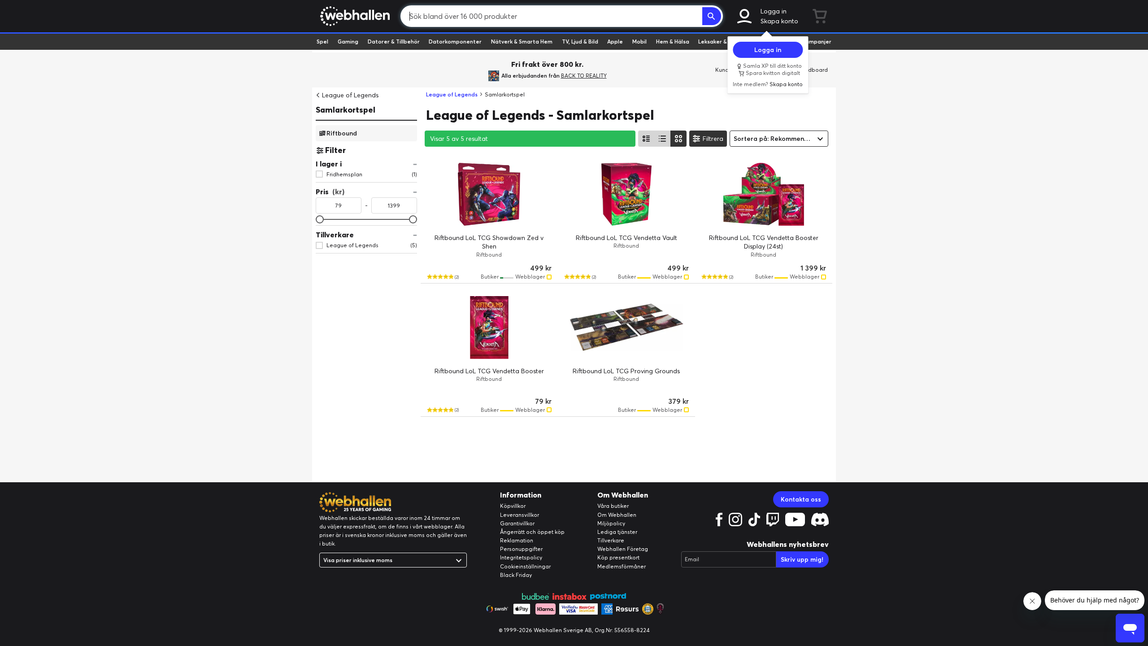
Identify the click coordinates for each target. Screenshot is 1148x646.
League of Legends (350, 95)
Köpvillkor (513, 505)
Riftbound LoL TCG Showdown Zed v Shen (489, 242)
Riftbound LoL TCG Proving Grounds (626, 371)
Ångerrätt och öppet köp (532, 531)
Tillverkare (610, 540)
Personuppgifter (521, 549)
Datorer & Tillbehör (394, 41)
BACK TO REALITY (584, 75)
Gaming (348, 41)
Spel (322, 41)
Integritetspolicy (521, 557)
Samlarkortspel (345, 110)
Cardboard (813, 69)
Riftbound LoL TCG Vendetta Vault (626, 238)
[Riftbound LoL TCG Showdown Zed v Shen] (489, 194)
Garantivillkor (517, 523)
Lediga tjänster (617, 531)
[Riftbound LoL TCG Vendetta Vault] (626, 194)
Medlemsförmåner (621, 566)
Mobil (639, 41)
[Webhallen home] (353, 16)
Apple (615, 41)
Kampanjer (816, 41)
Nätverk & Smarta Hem (521, 41)
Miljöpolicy (611, 523)
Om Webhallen (616, 514)
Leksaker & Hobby (721, 41)
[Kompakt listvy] (662, 139)
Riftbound (341, 133)
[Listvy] (646, 139)
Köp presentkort (618, 557)
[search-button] (711, 16)
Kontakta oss (801, 499)
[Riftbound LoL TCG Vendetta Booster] (489, 327)
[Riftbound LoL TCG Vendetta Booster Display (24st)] (763, 194)
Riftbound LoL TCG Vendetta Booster (489, 371)
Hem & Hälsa (672, 41)
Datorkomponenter (455, 41)
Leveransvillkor (519, 514)
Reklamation (516, 540)
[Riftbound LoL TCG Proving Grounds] (626, 327)
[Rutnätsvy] (678, 139)
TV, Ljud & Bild (580, 41)
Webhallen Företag (622, 549)
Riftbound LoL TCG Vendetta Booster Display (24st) (763, 242)
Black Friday (516, 575)
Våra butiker (613, 505)
